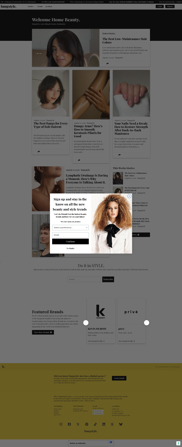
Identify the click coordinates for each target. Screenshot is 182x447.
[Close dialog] (129, 196)
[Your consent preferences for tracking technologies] (178, 443)
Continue (70, 241)
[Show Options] (87, 227)
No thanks (70, 248)
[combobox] (70, 227)
